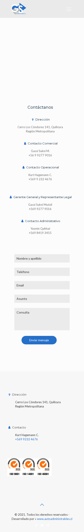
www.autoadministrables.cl (54, 519)
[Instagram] (48, 525)
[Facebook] (36, 525)
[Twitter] (42, 525)
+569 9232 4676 (26, 439)
